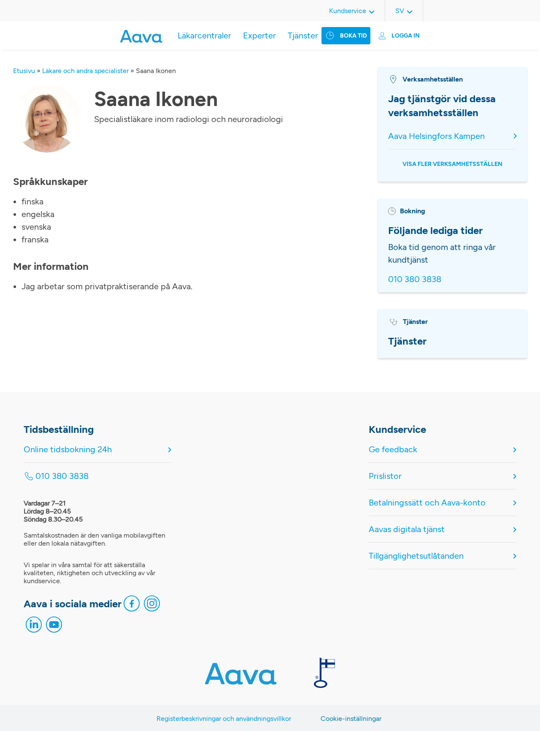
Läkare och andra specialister (85, 71)
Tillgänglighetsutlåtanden (416, 556)
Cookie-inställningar (351, 719)
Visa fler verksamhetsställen (452, 164)
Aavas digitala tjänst (407, 529)
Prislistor (385, 476)
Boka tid (353, 35)
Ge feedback (393, 449)
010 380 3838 (414, 279)
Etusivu (24, 71)
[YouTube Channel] (54, 626)
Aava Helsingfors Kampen (436, 136)
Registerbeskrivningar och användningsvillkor (224, 719)
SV (399, 11)
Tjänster (303, 35)
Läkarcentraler (204, 35)
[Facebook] (132, 605)
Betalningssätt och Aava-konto (427, 502)
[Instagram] (152, 605)
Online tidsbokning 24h (68, 449)
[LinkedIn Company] (34, 626)
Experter (259, 35)
